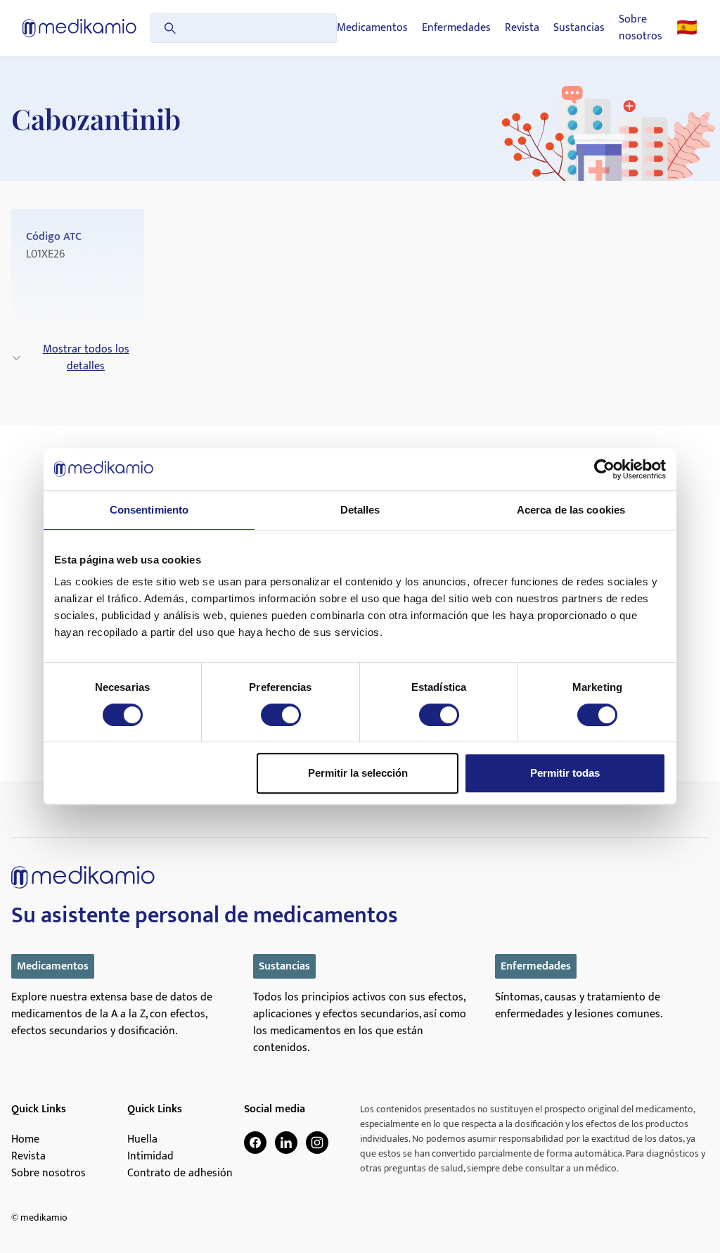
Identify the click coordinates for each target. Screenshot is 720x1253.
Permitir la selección (358, 773)
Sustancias (579, 28)
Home (25, 1139)
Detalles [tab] (360, 510)
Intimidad (150, 1156)
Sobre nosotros (640, 28)
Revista (522, 28)
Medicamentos (372, 28)
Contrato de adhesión (180, 1173)
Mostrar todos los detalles (86, 358)
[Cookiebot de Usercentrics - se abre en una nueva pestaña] (604, 469)
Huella (142, 1139)
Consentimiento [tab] (149, 510)
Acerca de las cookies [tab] (571, 510)
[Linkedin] (286, 1142)
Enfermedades (456, 28)
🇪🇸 (687, 28)
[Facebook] (255, 1142)
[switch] (281, 715)
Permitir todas (565, 773)
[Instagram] (317, 1142)
